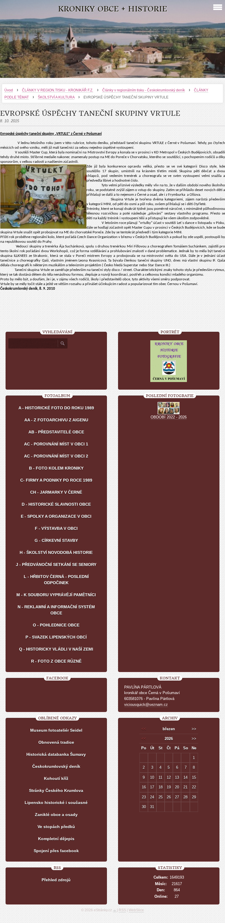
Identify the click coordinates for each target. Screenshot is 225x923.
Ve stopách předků (56, 826)
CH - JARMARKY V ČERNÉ (56, 492)
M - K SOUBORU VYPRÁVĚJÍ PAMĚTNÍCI (56, 594)
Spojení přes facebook (56, 850)
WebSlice (136, 910)
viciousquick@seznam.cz (146, 704)
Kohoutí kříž (56, 778)
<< (144, 729)
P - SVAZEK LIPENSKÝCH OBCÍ (56, 637)
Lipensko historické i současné (56, 802)
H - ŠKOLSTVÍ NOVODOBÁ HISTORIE (56, 552)
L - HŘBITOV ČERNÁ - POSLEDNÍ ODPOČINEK (56, 579)
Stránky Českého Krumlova (56, 790)
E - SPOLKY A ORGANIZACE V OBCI (56, 516)
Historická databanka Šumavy (56, 754)
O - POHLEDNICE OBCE (56, 625)
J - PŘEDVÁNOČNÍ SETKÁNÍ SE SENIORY (56, 564)
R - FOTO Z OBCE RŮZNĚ (56, 661)
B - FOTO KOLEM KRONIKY (56, 468)
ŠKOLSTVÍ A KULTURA (56, 97)
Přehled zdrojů (56, 879)
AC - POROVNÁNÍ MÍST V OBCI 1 (56, 444)
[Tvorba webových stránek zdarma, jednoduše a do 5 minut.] (115, 910)
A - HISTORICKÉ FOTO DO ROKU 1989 (56, 408)
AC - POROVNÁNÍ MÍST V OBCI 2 (56, 456)
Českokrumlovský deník (56, 766)
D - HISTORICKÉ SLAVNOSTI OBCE (56, 504)
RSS (122, 910)
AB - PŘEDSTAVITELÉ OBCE (56, 432)
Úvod (8, 90)
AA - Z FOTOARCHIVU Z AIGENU (56, 420)
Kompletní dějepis (56, 838)
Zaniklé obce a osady (56, 814)
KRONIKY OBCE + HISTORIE (112, 9)
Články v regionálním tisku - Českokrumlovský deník (143, 90)
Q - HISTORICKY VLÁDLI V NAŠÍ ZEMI (56, 649)
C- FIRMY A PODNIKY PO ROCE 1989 (56, 480)
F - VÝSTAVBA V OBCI (56, 528)
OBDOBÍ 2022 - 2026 (169, 417)
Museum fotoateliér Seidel (56, 730)
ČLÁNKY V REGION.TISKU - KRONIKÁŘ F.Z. (57, 90)
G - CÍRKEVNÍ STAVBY (56, 540)
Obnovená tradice (56, 742)
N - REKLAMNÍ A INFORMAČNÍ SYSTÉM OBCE (56, 609)
